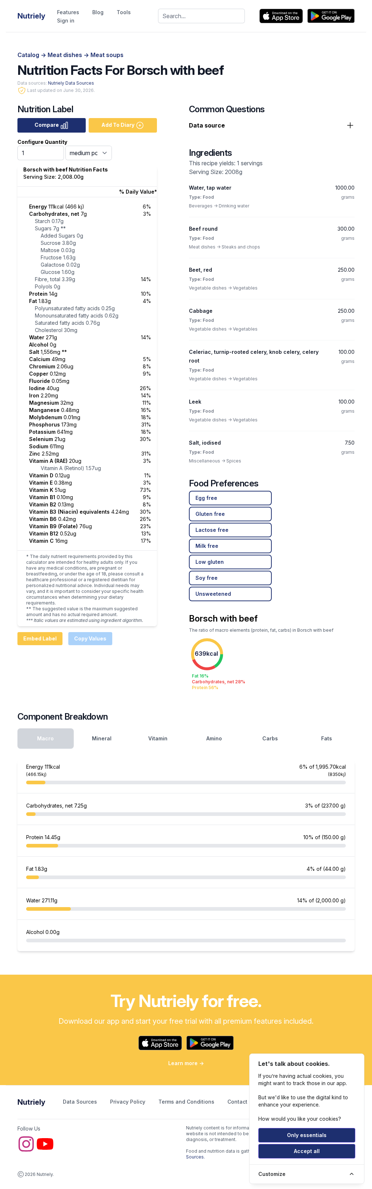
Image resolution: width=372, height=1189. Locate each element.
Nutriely (31, 1102)
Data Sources (80, 1102)
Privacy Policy (128, 1102)
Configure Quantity (42, 142)
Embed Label (40, 638)
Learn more (186, 1063)
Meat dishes (66, 54)
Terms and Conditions (187, 1102)
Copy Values (90, 638)
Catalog (29, 54)
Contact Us (242, 1102)
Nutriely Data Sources (71, 83)
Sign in (65, 20)
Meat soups (107, 54)
